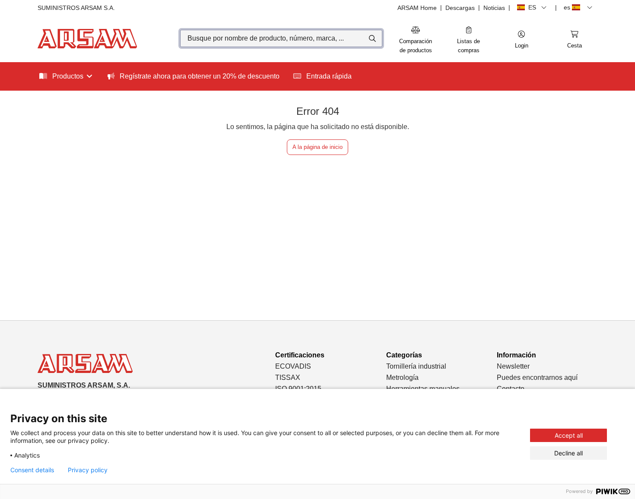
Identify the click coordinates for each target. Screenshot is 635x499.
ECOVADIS (293, 366)
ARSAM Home (417, 7)
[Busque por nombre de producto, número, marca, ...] (372, 38)
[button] (521, 40)
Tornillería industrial (416, 366)
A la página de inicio (317, 147)
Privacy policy (88, 470)
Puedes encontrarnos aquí (537, 377)
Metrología (402, 377)
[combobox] (281, 38)
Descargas (460, 7)
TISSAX (287, 377)
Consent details (32, 470)
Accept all (569, 435)
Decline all (568, 453)
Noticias (494, 7)
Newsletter (513, 366)
